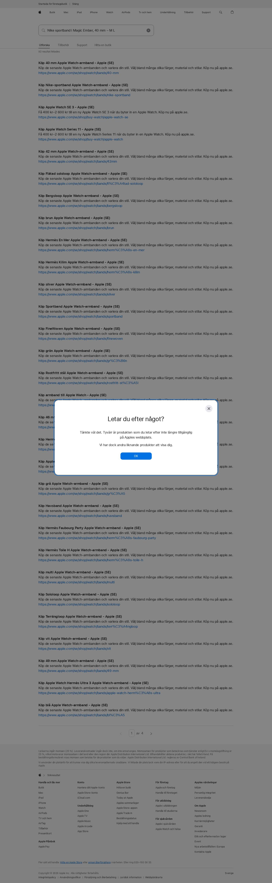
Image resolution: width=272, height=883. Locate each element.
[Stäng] (208, 408)
